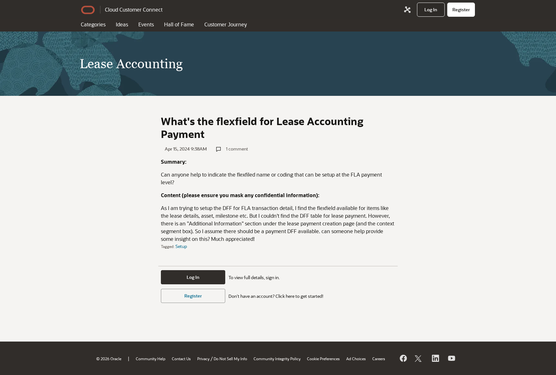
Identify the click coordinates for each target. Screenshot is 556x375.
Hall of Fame (179, 24)
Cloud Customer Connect (133, 9)
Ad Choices (356, 358)
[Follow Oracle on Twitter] (419, 358)
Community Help (150, 358)
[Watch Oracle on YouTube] (451, 358)
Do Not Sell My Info (230, 358)
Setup (181, 246)
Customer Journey (225, 24)
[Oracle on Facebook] (403, 358)
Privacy (203, 358)
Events (146, 24)
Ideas (122, 24)
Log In (193, 277)
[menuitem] (431, 10)
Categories (93, 24)
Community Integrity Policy (277, 358)
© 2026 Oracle (108, 358)
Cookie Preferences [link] (323, 358)
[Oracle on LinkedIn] (435, 358)
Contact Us (181, 358)
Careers (378, 358)
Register (193, 296)
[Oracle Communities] (407, 10)
